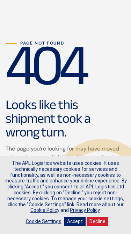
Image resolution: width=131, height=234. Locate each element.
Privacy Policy (85, 210)
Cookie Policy (44, 210)
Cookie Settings (43, 221)
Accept (75, 221)
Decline (97, 221)
